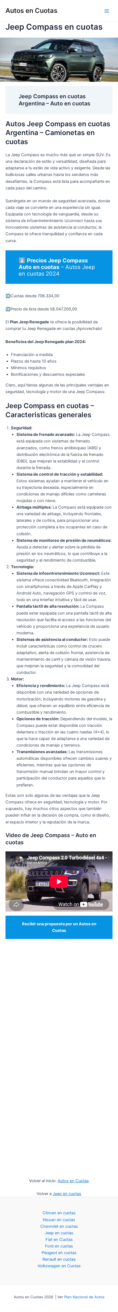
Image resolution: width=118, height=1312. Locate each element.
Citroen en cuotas (59, 1212)
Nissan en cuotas (59, 1219)
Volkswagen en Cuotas (59, 1265)
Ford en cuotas (59, 1246)
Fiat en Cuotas (59, 1239)
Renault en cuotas (59, 1259)
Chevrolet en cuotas (59, 1226)
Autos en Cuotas (31, 11)
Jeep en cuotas (67, 1193)
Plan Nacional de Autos (84, 1297)
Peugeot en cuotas (59, 1252)
